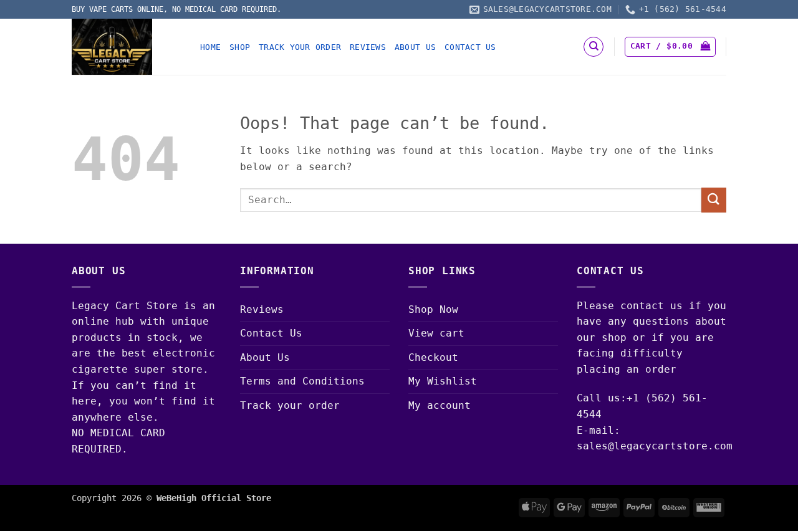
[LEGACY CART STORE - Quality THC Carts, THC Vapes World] (126, 47)
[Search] (593, 47)
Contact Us (470, 47)
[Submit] (713, 200)
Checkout (433, 357)
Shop (239, 47)
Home (210, 47)
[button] (670, 47)
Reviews (368, 47)
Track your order (300, 47)
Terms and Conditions (302, 381)
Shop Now (433, 309)
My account (439, 405)
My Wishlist (442, 381)
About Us (415, 47)
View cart (436, 333)
